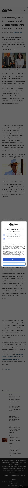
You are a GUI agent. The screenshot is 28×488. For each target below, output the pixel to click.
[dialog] (14, 244)
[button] (14, 242)
